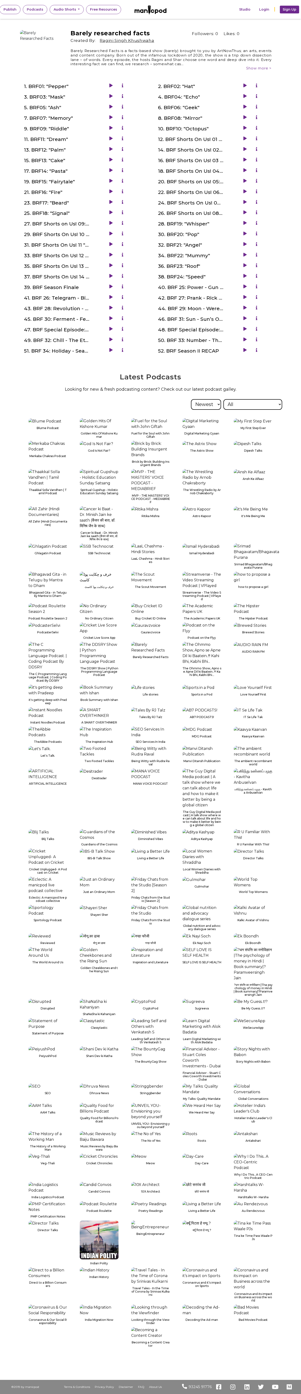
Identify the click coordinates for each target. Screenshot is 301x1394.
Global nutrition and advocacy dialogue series (202, 927)
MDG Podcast (202, 736)
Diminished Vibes (150, 839)
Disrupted (48, 1008)
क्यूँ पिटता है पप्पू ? (202, 1230)
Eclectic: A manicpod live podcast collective (48, 899)
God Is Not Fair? (99, 450)
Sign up (289, 9)
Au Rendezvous (253, 1211)
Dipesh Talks (253, 450)
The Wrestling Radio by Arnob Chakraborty (202, 491)
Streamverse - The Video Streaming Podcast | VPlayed (201, 596)
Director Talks (253, 858)
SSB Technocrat (99, 553)
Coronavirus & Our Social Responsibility (48, 1321)
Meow (150, 1163)
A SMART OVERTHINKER (99, 722)
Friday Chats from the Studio (150, 922)
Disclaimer (126, 1387)
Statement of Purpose (48, 1033)
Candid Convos (99, 1191)
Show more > (259, 68)
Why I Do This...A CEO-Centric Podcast (253, 1176)
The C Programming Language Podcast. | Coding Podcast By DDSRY (48, 677)
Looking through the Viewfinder (150, 1321)
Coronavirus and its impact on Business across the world (253, 1297)
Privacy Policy (104, 1387)
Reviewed (47, 943)
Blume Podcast (48, 428)
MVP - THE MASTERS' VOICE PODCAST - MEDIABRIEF (150, 499)
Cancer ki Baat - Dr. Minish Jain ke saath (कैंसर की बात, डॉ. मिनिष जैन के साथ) (99, 536)
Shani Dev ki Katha (99, 1056)
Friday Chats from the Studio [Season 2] (150, 899)
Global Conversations (253, 1099)
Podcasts (35, 9)
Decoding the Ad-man (202, 1320)
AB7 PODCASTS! (202, 717)
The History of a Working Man (48, 1148)
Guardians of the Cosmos (99, 844)
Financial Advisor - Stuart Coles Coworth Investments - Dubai (202, 1076)
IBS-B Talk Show (99, 858)
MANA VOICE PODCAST (150, 783)
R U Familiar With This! (253, 844)
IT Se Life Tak (253, 717)
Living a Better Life (150, 858)
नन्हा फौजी (150, 943)
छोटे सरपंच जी (202, 1191)
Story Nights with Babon (253, 1061)
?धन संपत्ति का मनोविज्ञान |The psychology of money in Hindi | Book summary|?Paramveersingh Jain (253, 989)
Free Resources (103, 9)
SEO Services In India (150, 741)
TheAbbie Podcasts (48, 741)
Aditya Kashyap (202, 839)
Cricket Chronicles (99, 1163)
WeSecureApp (253, 1027)
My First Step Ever (253, 428)
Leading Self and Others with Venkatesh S (150, 1040)
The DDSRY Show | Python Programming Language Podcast (99, 672)
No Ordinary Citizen (99, 618)
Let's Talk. (48, 755)
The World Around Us (47, 962)
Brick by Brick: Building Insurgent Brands (150, 463)
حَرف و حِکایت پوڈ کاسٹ (99, 587)
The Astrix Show (202, 450)
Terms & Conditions (77, 1387)
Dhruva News (99, 1093)
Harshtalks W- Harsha (253, 1197)
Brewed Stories (253, 632)
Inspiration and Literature (150, 962)
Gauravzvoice (150, 632)
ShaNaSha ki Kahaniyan (99, 1014)
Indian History (99, 1277)
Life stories (150, 694)
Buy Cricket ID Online (150, 618)
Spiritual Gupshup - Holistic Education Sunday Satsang (99, 491)
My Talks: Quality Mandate (202, 1099)
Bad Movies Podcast (253, 1320)
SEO (48, 1093)
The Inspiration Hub (99, 741)
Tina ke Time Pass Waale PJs (253, 1237)
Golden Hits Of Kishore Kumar (99, 435)
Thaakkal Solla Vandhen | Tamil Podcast (48, 491)
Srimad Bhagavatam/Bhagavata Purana (253, 566)
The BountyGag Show (150, 1061)
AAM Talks (47, 1112)
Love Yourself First (253, 694)
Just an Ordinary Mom (99, 892)
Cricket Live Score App (99, 637)
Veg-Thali (48, 1163)
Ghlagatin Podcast (48, 553)
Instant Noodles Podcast (47, 722)
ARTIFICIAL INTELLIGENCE (48, 783)
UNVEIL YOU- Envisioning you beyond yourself (150, 1125)
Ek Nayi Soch (202, 943)
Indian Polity (99, 1263)
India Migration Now (99, 1320)
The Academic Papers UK (202, 618)
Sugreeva (202, 1008)
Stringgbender (150, 1093)
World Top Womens (253, 892)
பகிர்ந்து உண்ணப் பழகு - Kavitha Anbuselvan (253, 791)
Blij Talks (48, 839)
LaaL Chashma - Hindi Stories (150, 560)
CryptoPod (150, 1008)
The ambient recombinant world (253, 762)
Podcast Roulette (99, 1211)
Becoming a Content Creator (151, 1344)
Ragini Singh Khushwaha (127, 40)
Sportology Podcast (48, 920)
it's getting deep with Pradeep (48, 701)
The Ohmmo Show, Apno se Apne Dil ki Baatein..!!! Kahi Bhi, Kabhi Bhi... (201, 672)
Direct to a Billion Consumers (48, 1284)
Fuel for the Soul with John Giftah (150, 435)
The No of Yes (150, 1140)
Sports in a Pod (201, 694)
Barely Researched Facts (150, 657)
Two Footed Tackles (99, 761)
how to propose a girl (253, 587)
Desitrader (99, 778)
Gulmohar (201, 886)
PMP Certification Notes (48, 1216)
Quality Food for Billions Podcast (99, 1120)
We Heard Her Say (202, 1112)
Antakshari (253, 1140)
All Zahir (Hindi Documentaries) (47, 523)
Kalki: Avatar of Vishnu (253, 920)
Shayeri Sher (99, 914)
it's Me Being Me (253, 516)
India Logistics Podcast (48, 1197)
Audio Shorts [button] (65, 9)
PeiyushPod (47, 1056)
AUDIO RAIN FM (253, 651)
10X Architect (150, 1191)
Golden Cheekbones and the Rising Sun (99, 969)
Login (264, 9)
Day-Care (202, 1163)
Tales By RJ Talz (150, 717)
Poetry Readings (151, 1211)
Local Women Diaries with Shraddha (202, 871)
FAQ (141, 1387)
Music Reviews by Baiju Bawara (99, 1148)
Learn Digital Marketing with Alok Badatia (202, 1040)
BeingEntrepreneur (150, 1234)
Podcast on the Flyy (202, 637)
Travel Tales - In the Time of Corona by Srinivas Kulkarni (150, 1292)
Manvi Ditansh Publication (201, 761)
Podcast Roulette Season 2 (47, 618)
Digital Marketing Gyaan (201, 433)
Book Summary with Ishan (99, 700)
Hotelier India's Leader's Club (253, 1120)
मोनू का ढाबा (99, 943)
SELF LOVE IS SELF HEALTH (201, 962)
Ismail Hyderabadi (201, 553)
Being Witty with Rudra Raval (150, 762)
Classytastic (99, 1027)
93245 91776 (200, 1387)
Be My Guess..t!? (253, 1008)
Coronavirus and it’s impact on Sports (201, 1284)
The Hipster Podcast (253, 618)
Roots (202, 1140)
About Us (155, 1387)
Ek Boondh (253, 943)
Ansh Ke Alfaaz (253, 479)
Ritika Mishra (150, 516)
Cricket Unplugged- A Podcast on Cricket (48, 871)
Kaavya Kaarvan (253, 736)
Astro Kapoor (202, 516)
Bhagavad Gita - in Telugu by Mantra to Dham (48, 594)
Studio (244, 9)
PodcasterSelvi (48, 632)
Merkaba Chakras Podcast (47, 456)
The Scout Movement (150, 587)
